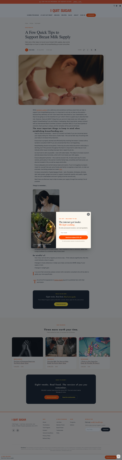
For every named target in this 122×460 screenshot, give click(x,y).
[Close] (88, 214)
